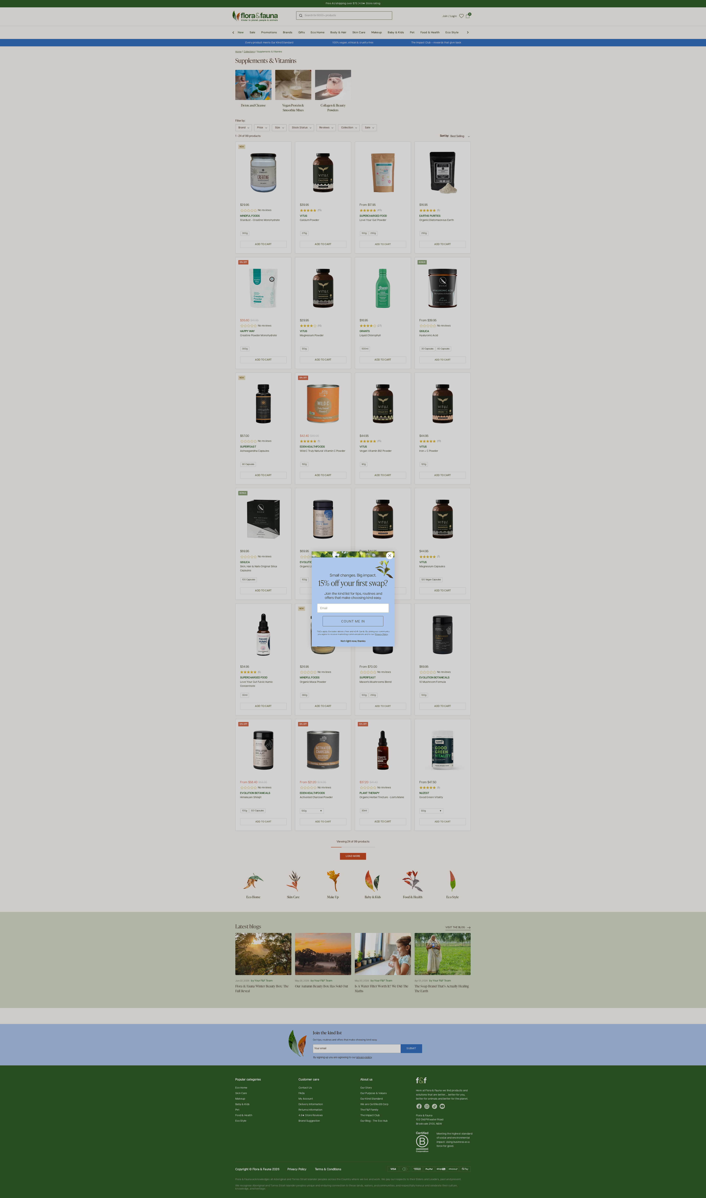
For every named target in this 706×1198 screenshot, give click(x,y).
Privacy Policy (381, 634)
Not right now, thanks (353, 641)
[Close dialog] (389, 555)
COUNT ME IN (353, 621)
